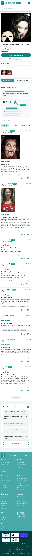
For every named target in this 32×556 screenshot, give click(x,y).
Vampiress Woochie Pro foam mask (15, 44)
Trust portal (4, 485)
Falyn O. (7, 131)
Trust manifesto (4, 487)
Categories (3, 529)
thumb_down (28, 178)
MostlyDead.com (17, 59)
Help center (4, 503)
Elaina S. (7, 240)
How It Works (16, 443)
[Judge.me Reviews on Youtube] (18, 455)
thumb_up (22, 178)
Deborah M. (8, 184)
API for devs (4, 506)
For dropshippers (21, 462)
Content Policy (6, 553)
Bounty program (21, 516)
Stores (2, 526)
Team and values (5, 515)
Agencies (3, 501)
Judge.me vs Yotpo (21, 499)
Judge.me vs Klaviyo (22, 503)
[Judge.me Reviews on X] (11, 455)
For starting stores (21, 464)
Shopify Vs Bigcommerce (23, 480)
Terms (6, 552)
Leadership (3, 517)
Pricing (3, 478)
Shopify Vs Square (21, 487)
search (29, 9)
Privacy (10, 552)
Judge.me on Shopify (22, 478)
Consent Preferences (24, 553)
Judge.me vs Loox (21, 497)
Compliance (23, 552)
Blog (2, 497)
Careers (3, 519)
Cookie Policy (14, 553)
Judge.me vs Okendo (22, 501)
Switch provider (21, 506)
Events (2, 499)
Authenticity (16, 552)
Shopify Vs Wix (20, 490)
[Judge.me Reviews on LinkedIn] (15, 455)
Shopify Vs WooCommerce (23, 483)
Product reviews (5, 462)
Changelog (4, 508)
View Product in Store (16, 55)
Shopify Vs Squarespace (22, 485)
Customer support (5, 480)
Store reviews (4, 464)
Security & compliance (6, 483)
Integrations (4, 471)
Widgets (3, 469)
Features (3, 467)
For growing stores (21, 467)
